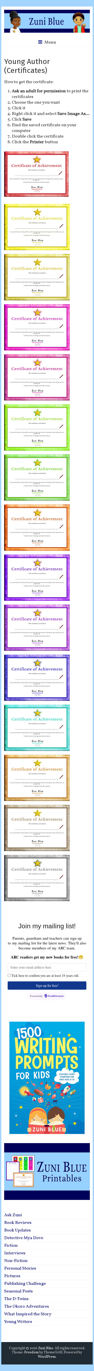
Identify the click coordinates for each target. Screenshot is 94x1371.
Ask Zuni (13, 1215)
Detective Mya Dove (23, 1238)
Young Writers (18, 1322)
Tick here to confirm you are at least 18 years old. (45, 975)
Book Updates (17, 1230)
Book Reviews (17, 1223)
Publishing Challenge (25, 1284)
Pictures (12, 1276)
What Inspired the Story (27, 1314)
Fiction (11, 1246)
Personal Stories (20, 1268)
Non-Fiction (16, 1261)
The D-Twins (16, 1299)
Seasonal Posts (18, 1291)
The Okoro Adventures (26, 1307)
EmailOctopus (56, 996)
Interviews (14, 1253)
